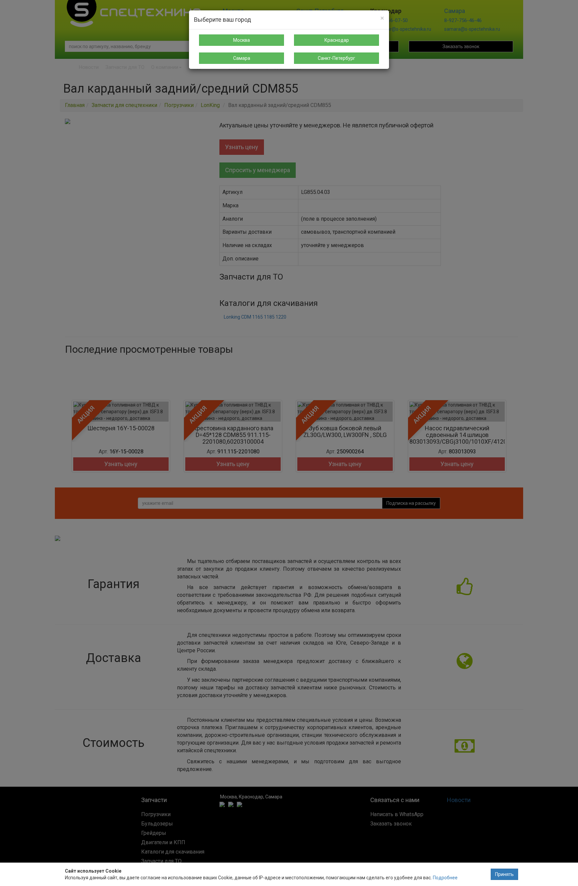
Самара (241, 58)
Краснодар (336, 40)
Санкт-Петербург (336, 58)
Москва (241, 40)
